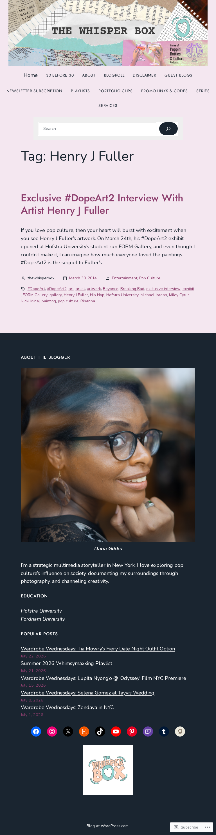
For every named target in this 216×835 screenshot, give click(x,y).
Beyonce (110, 288)
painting (49, 301)
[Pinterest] (132, 731)
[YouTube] (116, 731)
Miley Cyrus (179, 295)
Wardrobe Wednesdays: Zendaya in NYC (67, 707)
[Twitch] (148, 731)
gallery (56, 295)
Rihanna (87, 301)
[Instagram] (52, 731)
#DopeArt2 (57, 288)
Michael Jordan (154, 295)
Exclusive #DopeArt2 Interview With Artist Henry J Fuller (102, 204)
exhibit (188, 288)
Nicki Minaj (30, 301)
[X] (68, 731)
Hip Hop (97, 295)
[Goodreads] (180, 731)
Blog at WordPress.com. (108, 826)
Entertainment (124, 278)
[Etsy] (84, 731)
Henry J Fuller (76, 295)
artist (80, 288)
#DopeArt (36, 288)
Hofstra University (122, 295)
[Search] (168, 128)
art (71, 288)
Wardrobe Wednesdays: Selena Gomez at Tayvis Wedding (87, 692)
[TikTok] (100, 731)
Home (31, 75)
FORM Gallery (35, 295)
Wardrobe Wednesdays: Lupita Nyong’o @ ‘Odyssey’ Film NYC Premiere (103, 678)
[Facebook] (36, 731)
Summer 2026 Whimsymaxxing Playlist (66, 663)
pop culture (68, 301)
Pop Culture (149, 278)
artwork (94, 288)
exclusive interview (163, 288)
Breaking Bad (132, 288)
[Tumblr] (164, 731)
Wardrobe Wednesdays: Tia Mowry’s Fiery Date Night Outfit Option (98, 648)
